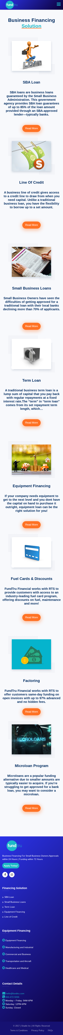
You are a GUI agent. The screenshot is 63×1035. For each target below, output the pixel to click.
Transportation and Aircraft (18, 961)
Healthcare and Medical (17, 968)
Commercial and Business (18, 954)
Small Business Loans (15, 902)
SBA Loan (9, 897)
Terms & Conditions (19, 1030)
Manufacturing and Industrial (19, 947)
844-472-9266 (12, 997)
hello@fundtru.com (14, 993)
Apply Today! (11, 865)
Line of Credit (10, 916)
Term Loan (9, 907)
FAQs (50, 1030)
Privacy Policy (37, 1030)
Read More (31, 128)
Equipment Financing (14, 912)
